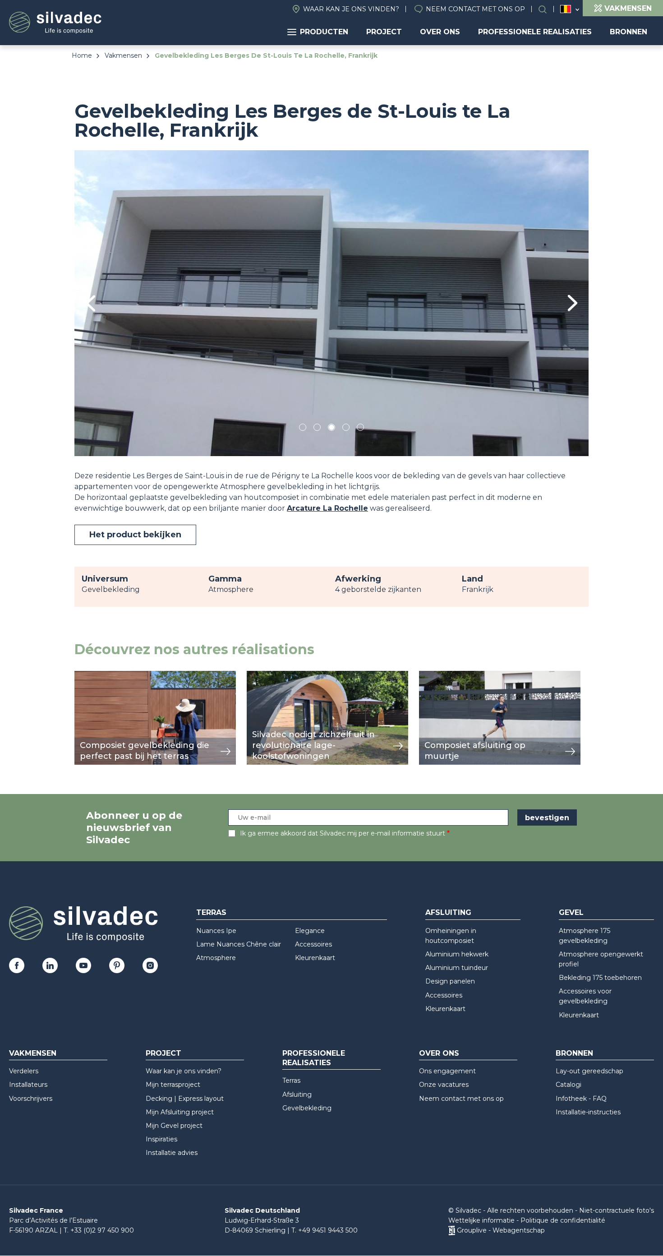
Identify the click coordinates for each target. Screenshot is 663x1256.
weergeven (95, 675)
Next (572, 303)
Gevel (571, 912)
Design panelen (450, 981)
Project (384, 32)
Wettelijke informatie (481, 1220)
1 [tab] (302, 429)
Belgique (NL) (566, 9)
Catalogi (568, 1085)
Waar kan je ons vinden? (351, 9)
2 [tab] (317, 429)
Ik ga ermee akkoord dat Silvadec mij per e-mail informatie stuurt (342, 833)
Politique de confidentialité (562, 1220)
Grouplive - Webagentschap (501, 1230)
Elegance (310, 931)
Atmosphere (216, 958)
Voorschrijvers (30, 1098)
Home (82, 55)
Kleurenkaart (315, 958)
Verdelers (23, 1071)
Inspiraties (161, 1139)
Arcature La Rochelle (327, 508)
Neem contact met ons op (475, 9)
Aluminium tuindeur (456, 968)
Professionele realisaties (535, 32)
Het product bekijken (135, 535)
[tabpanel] (331, 303)
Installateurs (28, 1085)
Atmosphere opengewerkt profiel (601, 959)
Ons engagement (447, 1071)
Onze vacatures (444, 1085)
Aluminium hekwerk (456, 954)
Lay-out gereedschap (589, 1071)
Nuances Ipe (216, 931)
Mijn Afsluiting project (180, 1112)
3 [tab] (331, 429)
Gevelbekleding (307, 1108)
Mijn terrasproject (173, 1085)
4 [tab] (346, 429)
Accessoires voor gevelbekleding (585, 996)
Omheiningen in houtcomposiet (450, 936)
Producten (324, 32)
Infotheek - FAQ (581, 1098)
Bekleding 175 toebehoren (600, 978)
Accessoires (313, 944)
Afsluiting (448, 912)
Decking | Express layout (185, 1098)
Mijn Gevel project (174, 1126)
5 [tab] (361, 429)
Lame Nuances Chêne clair (238, 944)
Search (547, 9)
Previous (90, 303)
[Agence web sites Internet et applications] (451, 1230)
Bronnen (628, 32)
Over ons (440, 32)
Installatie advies (172, 1153)
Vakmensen (123, 55)
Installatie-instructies (588, 1112)
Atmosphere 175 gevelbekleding (584, 936)
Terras (211, 912)
